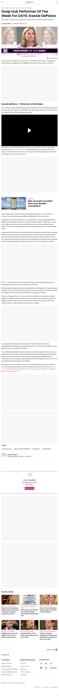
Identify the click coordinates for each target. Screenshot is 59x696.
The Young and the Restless (9, 669)
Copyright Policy (54, 687)
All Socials (53, 668)
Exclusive (19, 369)
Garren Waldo (7, 23)
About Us (23, 663)
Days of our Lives (6, 449)
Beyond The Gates (6, 675)
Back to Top (50, 649)
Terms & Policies (25, 672)
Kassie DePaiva (46, 449)
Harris (6, 282)
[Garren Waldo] (4, 455)
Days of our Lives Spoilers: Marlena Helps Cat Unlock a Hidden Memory (48, 610)
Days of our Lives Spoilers (8, 606)
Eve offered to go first (19, 149)
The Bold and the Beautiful (9, 672)
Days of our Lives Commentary (22, 449)
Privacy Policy (37, 687)
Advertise (23, 669)
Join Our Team (24, 666)
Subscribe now (29, 488)
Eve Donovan (36, 449)
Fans (39, 369)
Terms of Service (45, 687)
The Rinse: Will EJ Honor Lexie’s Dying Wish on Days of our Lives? (29, 635)
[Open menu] (2, 2)
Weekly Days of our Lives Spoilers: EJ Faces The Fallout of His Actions (9, 635)
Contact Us (23, 675)
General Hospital (6, 666)
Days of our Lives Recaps (27, 631)
